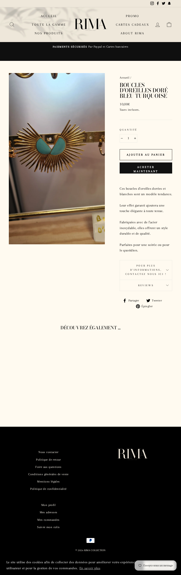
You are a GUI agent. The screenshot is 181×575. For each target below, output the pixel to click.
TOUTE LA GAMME (49, 24)
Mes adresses (48, 512)
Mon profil (48, 505)
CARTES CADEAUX (132, 24)
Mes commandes (48, 519)
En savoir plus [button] (89, 568)
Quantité (128, 129)
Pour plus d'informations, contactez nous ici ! (146, 270)
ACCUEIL (49, 16)
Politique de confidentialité (48, 488)
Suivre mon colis (48, 527)
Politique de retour (48, 459)
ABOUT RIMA (132, 33)
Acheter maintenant (146, 169)
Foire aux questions (48, 467)
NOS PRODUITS (49, 33)
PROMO (132, 16)
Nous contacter (48, 452)
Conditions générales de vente (48, 474)
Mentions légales (48, 481)
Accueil (124, 77)
